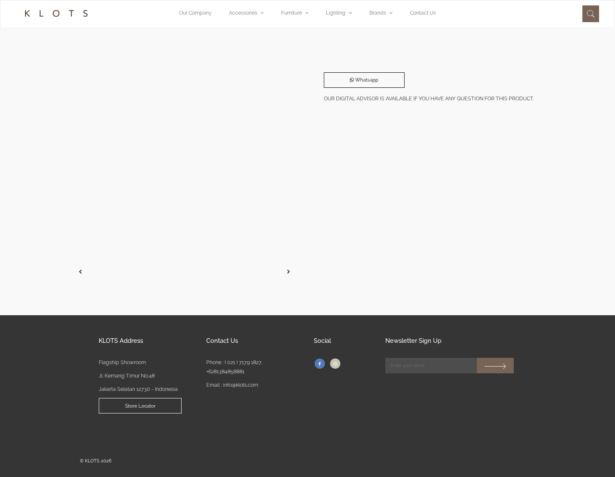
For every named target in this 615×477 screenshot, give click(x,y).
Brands (377, 13)
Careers (237, 431)
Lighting (336, 13)
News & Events (303, 431)
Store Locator (140, 406)
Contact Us (423, 13)
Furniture (291, 13)
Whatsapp (366, 80)
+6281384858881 (225, 371)
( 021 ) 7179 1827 (243, 362)
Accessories (243, 13)
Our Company (195, 13)
